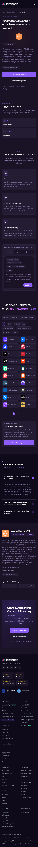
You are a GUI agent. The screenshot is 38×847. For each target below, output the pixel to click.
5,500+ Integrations (27, 720)
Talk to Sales (6, 815)
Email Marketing (8, 328)
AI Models (6, 332)
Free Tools (5, 779)
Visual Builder (25, 705)
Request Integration (8, 824)
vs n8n (23, 794)
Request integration (19, 442)
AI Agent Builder (7, 708)
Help (30, 535)
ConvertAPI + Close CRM (9, 586)
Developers (5, 756)
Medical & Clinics (7, 738)
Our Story (5, 794)
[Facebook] (19, 667)
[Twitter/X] (3, 667)
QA (3, 761)
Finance (4, 750)
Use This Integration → (19, 122)
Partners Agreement (15, 844)
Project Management (23, 328)
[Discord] (15, 667)
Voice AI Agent (25, 812)
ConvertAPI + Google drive (26, 586)
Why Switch (24, 785)
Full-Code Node (26, 714)
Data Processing (24, 841)
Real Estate (5, 735)
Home (3, 12)
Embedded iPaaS (7, 720)
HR (2, 741)
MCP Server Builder (8, 711)
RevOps (4, 759)
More (14, 332)
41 (24, 414)
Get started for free (19, 75)
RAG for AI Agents (7, 714)
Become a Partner (27, 770)
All (3, 324)
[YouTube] (11, 667)
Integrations (11, 12)
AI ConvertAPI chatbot (13, 259)
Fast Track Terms (27, 844)
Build (27, 285)
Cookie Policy (26, 838)
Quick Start (5, 770)
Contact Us (5, 812)
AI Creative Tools (19, 324)
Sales (3, 747)
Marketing (5, 729)
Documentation (7, 773)
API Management (7, 717)
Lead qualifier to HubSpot (14, 263)
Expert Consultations (8, 827)
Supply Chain (6, 753)
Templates (24, 722)
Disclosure (33, 841)
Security (4, 803)
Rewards (4, 800)
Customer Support (8, 744)
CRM (9, 324)
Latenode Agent (8, 705)
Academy (5, 782)
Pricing (4, 797)
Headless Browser (27, 717)
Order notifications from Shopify (15, 266)
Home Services (6, 732)
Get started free (20, 630)
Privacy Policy (17, 838)
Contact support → (25, 468)
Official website (19, 535)
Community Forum (8, 785)
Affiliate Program (26, 773)
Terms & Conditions (7, 838)
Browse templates (19, 81)
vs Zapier (24, 788)
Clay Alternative (26, 797)
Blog (3, 776)
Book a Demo (6, 818)
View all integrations (19, 636)
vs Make (23, 791)
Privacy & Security (13, 841)
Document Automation (10, 68)
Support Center (7, 821)
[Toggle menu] (34, 4)
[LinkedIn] (7, 667)
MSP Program (25, 776)
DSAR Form (5, 844)
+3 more (9, 270)
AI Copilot (26, 725)
